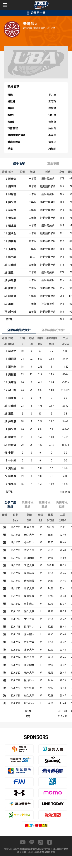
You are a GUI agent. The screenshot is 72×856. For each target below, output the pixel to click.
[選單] (5, 5)
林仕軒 (12, 264)
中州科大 (29, 542)
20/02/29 (15, 687)
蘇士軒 (12, 256)
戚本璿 (12, 311)
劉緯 (10, 272)
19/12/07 (15, 542)
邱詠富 (12, 194)
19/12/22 (15, 603)
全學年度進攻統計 (19, 330)
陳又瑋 (12, 202)
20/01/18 (15, 626)
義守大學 (29, 534)
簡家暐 (12, 186)
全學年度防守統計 (53, 330)
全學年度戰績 (10, 505)
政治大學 (29, 550)
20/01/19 (15, 634)
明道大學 (29, 565)
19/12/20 (15, 588)
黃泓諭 (12, 217)
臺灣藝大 (29, 596)
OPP (29, 520)
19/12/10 (15, 557)
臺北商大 (29, 603)
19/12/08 (15, 550)
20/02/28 (15, 680)
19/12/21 (15, 596)
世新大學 (29, 588)
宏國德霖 (29, 580)
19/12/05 (15, 527)
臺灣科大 (29, 573)
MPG (51, 344)
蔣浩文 (12, 178)
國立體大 (29, 634)
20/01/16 (15, 611)
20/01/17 (15, 619)
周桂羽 (12, 241)
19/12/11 (15, 565)
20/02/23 (15, 649)
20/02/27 (15, 672)
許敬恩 (12, 280)
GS (31, 344)
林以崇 (12, 209)
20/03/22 (15, 703)
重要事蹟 (53, 163)
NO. (5, 344)
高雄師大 (29, 557)
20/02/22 (15, 642)
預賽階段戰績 (27, 505)
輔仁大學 (29, 611)
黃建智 (12, 249)
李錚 (10, 304)
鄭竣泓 (12, 288)
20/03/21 (15, 695)
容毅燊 (12, 296)
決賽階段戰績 (62, 505)
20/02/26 (15, 664)
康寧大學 (29, 527)
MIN (40, 344)
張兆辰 (12, 225)
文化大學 (29, 619)
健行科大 (29, 626)
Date (15, 520)
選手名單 (19, 163)
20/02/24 (15, 657)
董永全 (12, 233)
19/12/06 (15, 534)
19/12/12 (15, 573)
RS (40, 520)
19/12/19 (15, 580)
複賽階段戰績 (44, 505)
